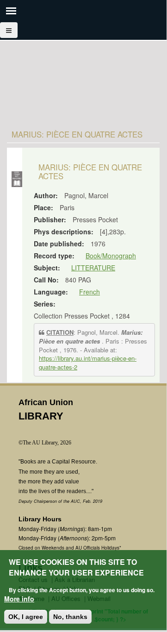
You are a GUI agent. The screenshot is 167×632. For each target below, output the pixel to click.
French (89, 291)
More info (19, 598)
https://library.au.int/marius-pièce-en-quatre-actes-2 (87, 362)
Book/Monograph (111, 255)
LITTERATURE (93, 267)
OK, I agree (25, 616)
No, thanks (70, 616)
